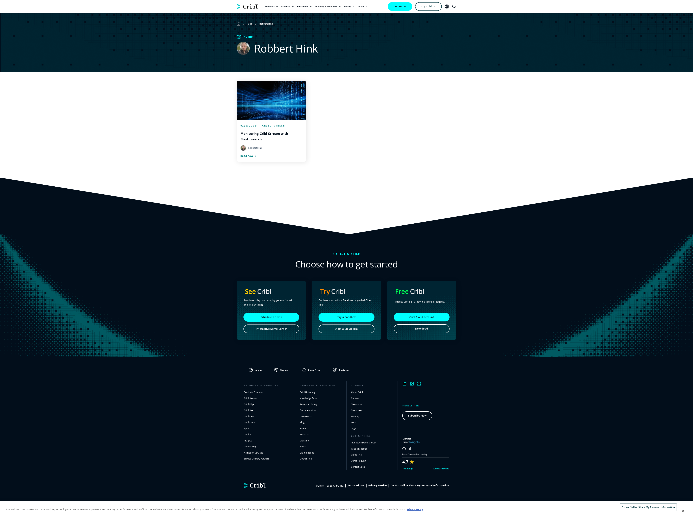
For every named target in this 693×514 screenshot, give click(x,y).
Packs (303, 446)
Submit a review (441, 468)
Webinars (305, 434)
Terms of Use (356, 485)
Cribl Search (250, 410)
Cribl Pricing (250, 446)
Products (286, 6)
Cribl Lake (249, 416)
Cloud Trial (356, 454)
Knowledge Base (308, 398)
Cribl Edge (249, 404)
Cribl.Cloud (250, 422)
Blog (250, 23)
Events (303, 428)
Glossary (304, 440)
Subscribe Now (417, 415)
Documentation (308, 410)
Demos (397, 6)
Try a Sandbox (346, 317)
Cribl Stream (250, 398)
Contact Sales (358, 466)
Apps (246, 428)
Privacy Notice (377, 485)
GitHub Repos (307, 452)
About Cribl (357, 392)
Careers (355, 398)
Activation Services (253, 452)
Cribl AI (247, 434)
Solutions (270, 6)
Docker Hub (306, 458)
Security (355, 416)
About (361, 6)
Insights (248, 440)
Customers (302, 6)
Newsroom (356, 404)
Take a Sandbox (359, 448)
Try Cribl (426, 6)
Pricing (347, 6)
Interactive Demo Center (271, 328)
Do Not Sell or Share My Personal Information (420, 485)
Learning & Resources (326, 6)
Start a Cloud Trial (346, 328)
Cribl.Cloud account (421, 317)
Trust (353, 422)
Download (421, 328)
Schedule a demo (271, 317)
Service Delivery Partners (256, 458)
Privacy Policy (415, 509)
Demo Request (358, 460)
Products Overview (253, 392)
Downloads (305, 416)
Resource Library (308, 404)
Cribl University (307, 392)
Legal (353, 428)
